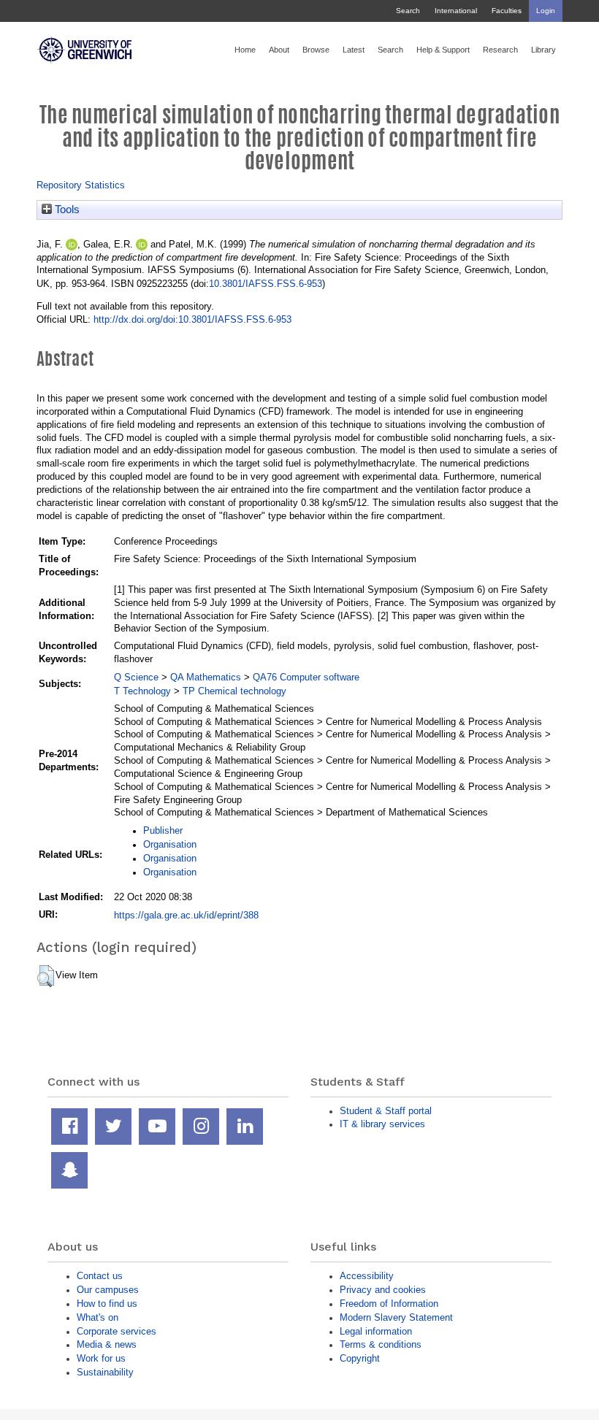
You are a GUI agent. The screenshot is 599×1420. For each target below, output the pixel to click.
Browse (315, 49)
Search (408, 11)
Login (545, 11)
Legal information (376, 1331)
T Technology (142, 691)
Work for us (101, 1358)
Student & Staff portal (386, 1110)
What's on (97, 1317)
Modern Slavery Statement (396, 1317)
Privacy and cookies (383, 1289)
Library (543, 49)
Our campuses (108, 1289)
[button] (45, 976)
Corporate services (116, 1331)
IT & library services (382, 1123)
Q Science (136, 677)
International (456, 11)
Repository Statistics (81, 185)
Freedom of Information (389, 1303)
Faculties (507, 11)
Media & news (107, 1344)
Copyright (360, 1358)
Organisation (170, 844)
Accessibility (367, 1275)
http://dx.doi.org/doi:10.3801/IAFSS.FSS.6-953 (192, 319)
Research (500, 49)
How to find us (107, 1303)
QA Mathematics (205, 677)
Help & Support (443, 49)
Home (245, 49)
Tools (66, 209)
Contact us (100, 1275)
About (279, 49)
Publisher (163, 830)
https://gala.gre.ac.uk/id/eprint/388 (186, 915)
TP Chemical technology (234, 691)
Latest (354, 49)
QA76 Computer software (306, 677)
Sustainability (105, 1372)
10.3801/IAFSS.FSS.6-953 (265, 283)
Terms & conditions (380, 1344)
